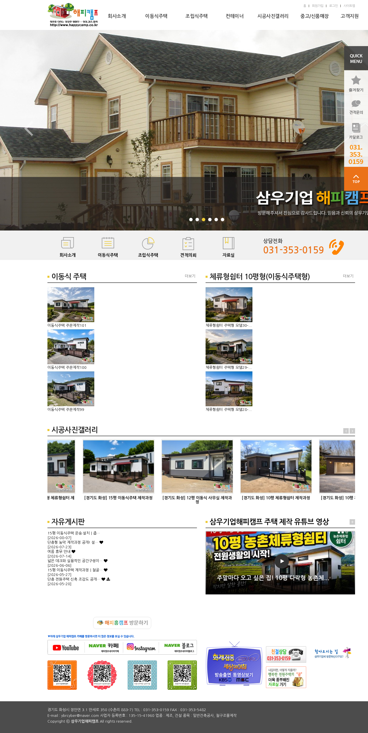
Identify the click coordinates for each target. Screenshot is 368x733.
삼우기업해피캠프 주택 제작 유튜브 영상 (269, 522)
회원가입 (317, 5)
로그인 (333, 5)
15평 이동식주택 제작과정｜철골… (75, 570)
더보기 (190, 276)
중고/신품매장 (314, 16)
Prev (28, 128)
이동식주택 (156, 16)
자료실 (229, 255)
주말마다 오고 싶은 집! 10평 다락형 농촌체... (273, 578)
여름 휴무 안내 (58, 551)
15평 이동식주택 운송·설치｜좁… (73, 533)
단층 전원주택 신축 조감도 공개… (73, 579)
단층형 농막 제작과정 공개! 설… (72, 542)
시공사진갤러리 (273, 16)
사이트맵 (349, 5)
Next (352, 431)
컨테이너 (235, 16)
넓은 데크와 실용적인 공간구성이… (75, 561)
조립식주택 (196, 16)
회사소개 (117, 16)
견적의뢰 (188, 255)
